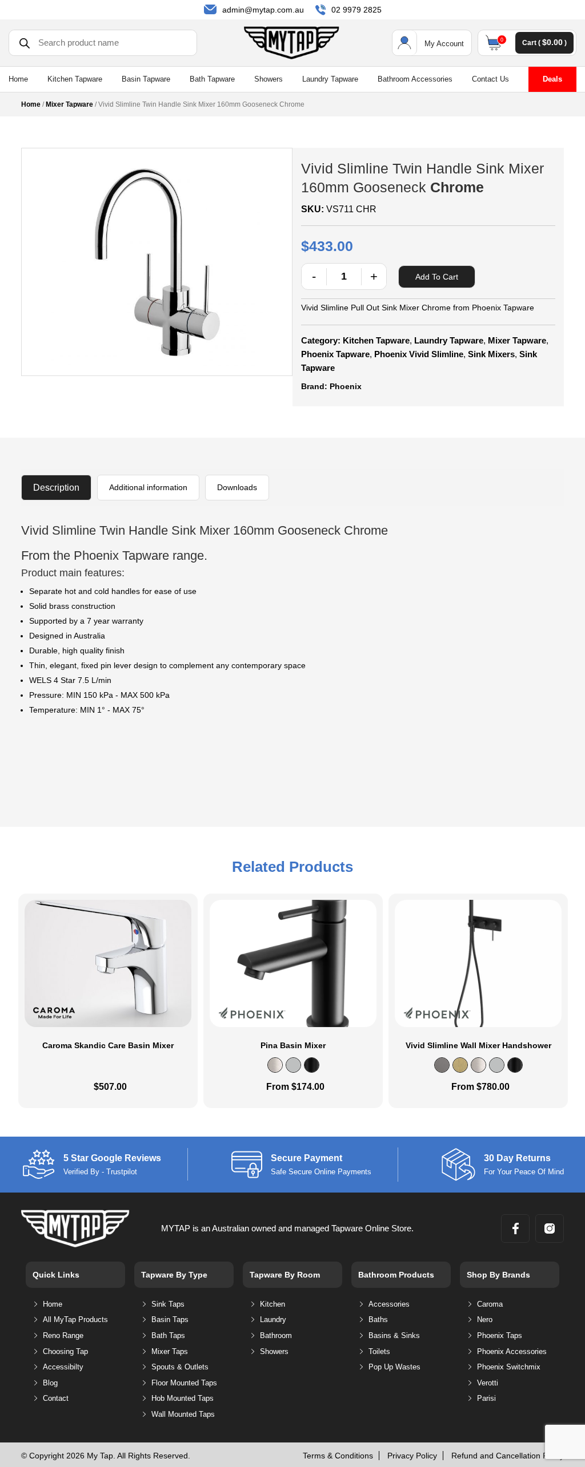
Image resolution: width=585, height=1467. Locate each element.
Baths (378, 1319)
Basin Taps (170, 1319)
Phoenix (346, 386)
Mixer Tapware (69, 104)
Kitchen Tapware (74, 79)
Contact (56, 1398)
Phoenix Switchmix (508, 1367)
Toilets (379, 1351)
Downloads (237, 487)
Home (18, 79)
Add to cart (436, 276)
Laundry (273, 1319)
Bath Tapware (212, 79)
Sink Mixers (491, 354)
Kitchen (272, 1304)
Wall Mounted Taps (183, 1414)
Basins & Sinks (394, 1335)
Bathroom (276, 1335)
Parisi (486, 1398)
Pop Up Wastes (394, 1367)
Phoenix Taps (499, 1335)
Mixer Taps (169, 1351)
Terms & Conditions (338, 1455)
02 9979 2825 (356, 9)
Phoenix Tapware (335, 354)
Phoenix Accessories (512, 1351)
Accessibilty (63, 1367)
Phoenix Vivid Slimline (418, 354)
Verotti (487, 1383)
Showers (268, 79)
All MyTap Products (75, 1319)
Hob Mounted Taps (182, 1398)
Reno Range (63, 1335)
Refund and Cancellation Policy (507, 1455)
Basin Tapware (146, 79)
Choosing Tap (65, 1351)
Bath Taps (168, 1335)
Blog (50, 1383)
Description (56, 487)
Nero (484, 1319)
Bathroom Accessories (415, 79)
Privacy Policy (412, 1455)
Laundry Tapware (330, 79)
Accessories (389, 1304)
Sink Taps (168, 1304)
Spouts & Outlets (180, 1367)
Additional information (148, 487)
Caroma (490, 1304)
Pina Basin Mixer (293, 1045)
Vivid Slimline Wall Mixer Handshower (478, 1045)
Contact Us (490, 79)
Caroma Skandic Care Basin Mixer (108, 1045)
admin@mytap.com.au (263, 9)
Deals (552, 79)
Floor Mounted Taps (184, 1383)
